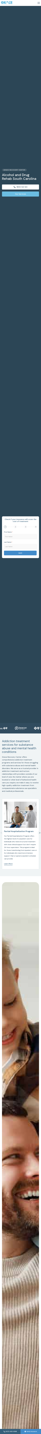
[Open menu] (38, 3)
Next (20, 553)
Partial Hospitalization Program (19, 831)
